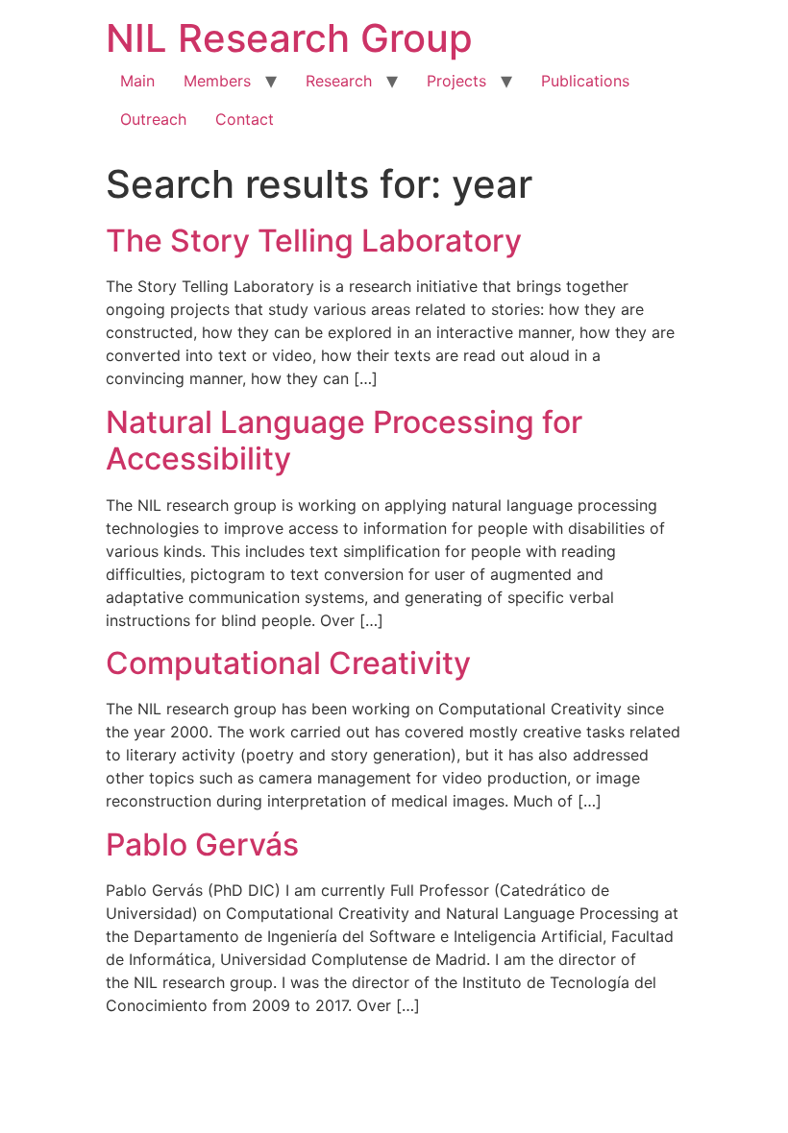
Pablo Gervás (202, 844)
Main (137, 80)
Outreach (153, 119)
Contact (244, 119)
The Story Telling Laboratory (314, 240)
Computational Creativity (288, 663)
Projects (456, 80)
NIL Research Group (289, 37)
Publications (585, 80)
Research (339, 80)
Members (217, 80)
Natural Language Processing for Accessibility (344, 440)
